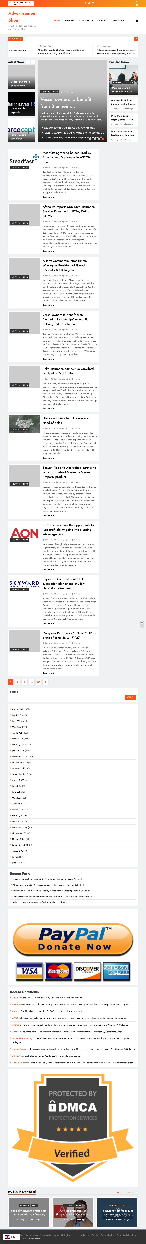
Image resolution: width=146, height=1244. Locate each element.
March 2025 (17, 809)
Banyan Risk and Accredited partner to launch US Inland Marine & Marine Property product (69, 472)
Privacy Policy (107, 1235)
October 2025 (18, 768)
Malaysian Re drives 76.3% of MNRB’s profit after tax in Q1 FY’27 (69, 635)
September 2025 (20, 774)
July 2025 (16, 786)
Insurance (128, 82)
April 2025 (17, 803)
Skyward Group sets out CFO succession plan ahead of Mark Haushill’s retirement (64, 583)
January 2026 (18, 750)
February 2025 (19, 815)
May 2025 (16, 797)
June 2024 (17, 862)
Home (57, 20)
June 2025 (17, 791)
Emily (116, 108)
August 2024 (18, 850)
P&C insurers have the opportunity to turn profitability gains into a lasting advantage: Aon (68, 529)
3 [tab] (99, 139)
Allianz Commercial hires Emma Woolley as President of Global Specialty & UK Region (65, 265)
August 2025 (18, 780)
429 (38, 682)
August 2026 (18, 709)
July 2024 (16, 856)
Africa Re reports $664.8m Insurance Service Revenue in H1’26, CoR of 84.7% (69, 211)
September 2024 (20, 845)
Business (117, 82)
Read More (47, 197)
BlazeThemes (34, 1238)
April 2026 (17, 732)
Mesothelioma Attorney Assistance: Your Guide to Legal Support (52, 1055)
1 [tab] (90, 139)
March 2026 (17, 738)
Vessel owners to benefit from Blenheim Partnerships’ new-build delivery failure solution (66, 319)
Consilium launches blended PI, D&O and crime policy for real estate (52, 997)
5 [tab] (132, 1192)
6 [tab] (136, 1192)
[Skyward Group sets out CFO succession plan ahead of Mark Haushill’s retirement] (24, 584)
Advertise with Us (89, 1235)
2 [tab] (95, 139)
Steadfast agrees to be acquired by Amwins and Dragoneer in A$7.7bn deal (67, 157)
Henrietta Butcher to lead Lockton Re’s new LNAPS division (122, 135)
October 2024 (18, 839)
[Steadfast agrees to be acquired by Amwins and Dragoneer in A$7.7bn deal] (24, 160)
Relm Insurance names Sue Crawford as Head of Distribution (68, 371)
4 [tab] (103, 139)
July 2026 (16, 715)
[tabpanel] (69, 101)
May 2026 (17, 727)
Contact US (102, 20)
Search (14, 692)
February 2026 (19, 744)
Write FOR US (85, 20)
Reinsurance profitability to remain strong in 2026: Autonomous (117, 1214)
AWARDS (117, 20)
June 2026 (17, 721)
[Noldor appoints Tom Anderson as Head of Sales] (24, 424)
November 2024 (20, 833)
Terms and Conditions (127, 1235)
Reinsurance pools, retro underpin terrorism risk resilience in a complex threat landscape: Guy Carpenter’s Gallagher (76, 1004)
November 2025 (20, 762)
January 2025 (18, 821)
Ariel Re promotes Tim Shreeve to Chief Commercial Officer (73, 1214)
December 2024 (19, 827)
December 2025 (19, 756)
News (52, 92)
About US (69, 20)
